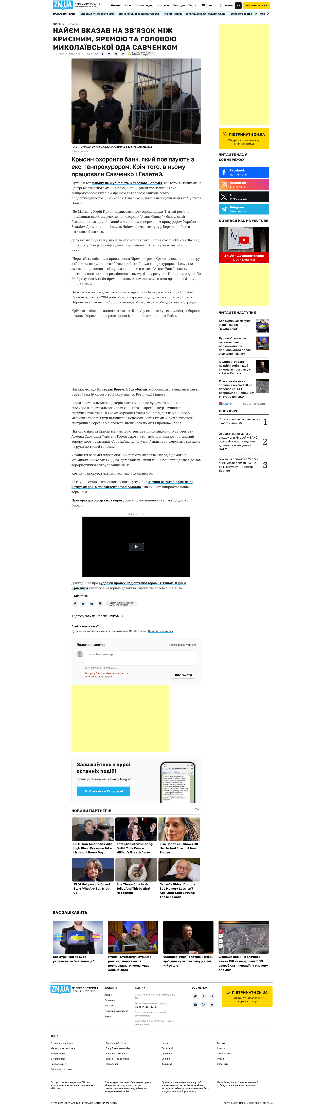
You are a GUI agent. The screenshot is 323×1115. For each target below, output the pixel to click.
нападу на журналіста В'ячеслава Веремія (127, 183)
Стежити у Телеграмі (106, 791)
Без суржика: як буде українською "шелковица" (234, 324)
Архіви (108, 994)
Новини (116, 5)
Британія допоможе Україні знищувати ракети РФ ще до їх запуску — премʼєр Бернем (238, 465)
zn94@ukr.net (142, 1015)
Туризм (221, 1058)
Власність (222, 1064)
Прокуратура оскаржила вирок (97, 500)
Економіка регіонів (61, 1069)
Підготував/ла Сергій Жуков (95, 616)
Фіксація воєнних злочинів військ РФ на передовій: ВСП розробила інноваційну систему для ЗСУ (236, 389)
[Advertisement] (120, 718)
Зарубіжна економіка (118, 1048)
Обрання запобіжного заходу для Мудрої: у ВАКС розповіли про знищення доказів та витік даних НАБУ (238, 441)
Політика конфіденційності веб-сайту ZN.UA (248, 1103)
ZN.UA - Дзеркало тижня (244, 256)
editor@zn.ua (142, 1024)
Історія (221, 1048)
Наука (165, 1043)
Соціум (221, 1043)
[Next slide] (267, 13)
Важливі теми (64, 13)
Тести (192, 5)
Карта (107, 1016)
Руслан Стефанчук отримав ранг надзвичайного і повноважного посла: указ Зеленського (235, 346)
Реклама (109, 1005)
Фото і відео (145, 5)
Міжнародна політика (62, 1048)
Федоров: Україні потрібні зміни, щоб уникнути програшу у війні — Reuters (235, 367)
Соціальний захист (117, 1043)
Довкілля (167, 1053)
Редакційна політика (116, 1011)
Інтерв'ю (163, 5)
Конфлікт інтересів (116, 1053)
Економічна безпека (117, 1058)
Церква (166, 1058)
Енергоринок (57, 1058)
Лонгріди (178, 5)
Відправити (183, 675)
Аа (238, 5)
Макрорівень (57, 1053)
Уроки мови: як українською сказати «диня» (239, 421)
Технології (167, 1048)
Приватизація (58, 1064)
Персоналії (112, 1064)
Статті (129, 5)
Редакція (109, 1000)
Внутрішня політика (61, 1043)
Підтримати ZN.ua (256, 5)
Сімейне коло (224, 1053)
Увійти (229, 5)
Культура (167, 1064)
